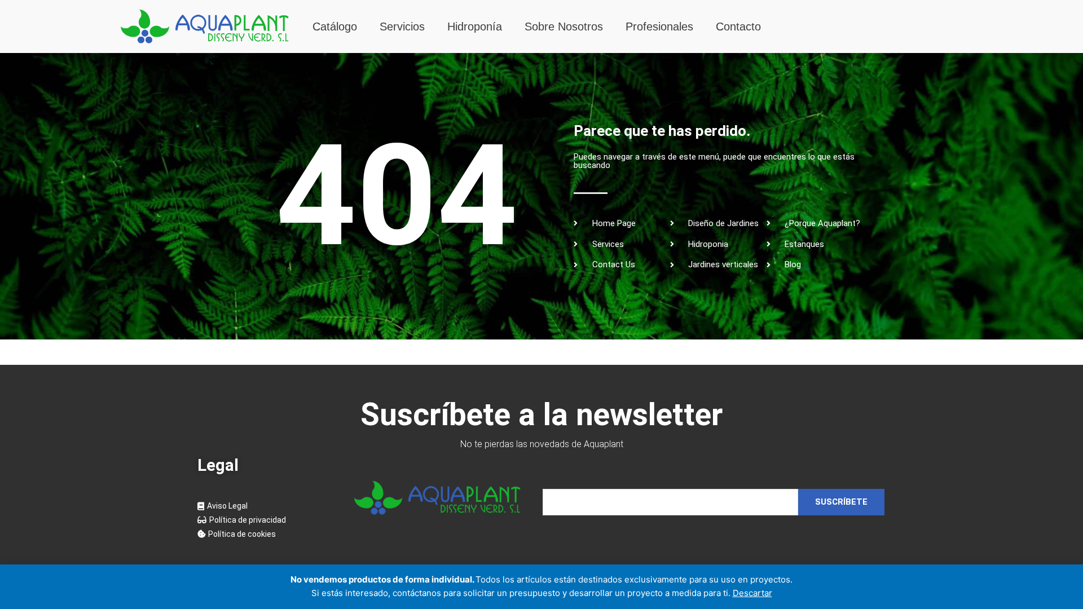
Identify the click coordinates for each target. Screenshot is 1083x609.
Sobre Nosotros (564, 26)
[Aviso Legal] (264, 506)
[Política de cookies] (264, 534)
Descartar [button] (752, 593)
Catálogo (334, 26)
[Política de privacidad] (264, 520)
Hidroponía (474, 26)
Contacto (738, 26)
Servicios (402, 26)
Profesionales (659, 26)
